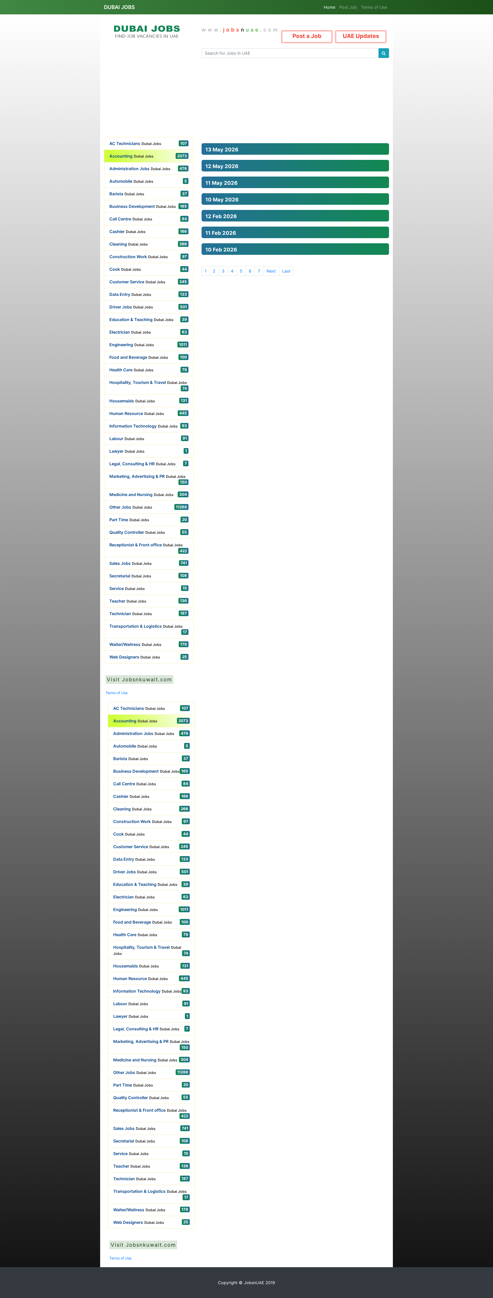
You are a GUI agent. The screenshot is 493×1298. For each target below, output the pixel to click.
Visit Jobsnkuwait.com (139, 679)
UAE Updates (361, 36)
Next (271, 271)
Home (329, 7)
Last (286, 271)
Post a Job (306, 36)
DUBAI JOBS (119, 7)
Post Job (348, 7)
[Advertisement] (246, 98)
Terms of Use (374, 7)
